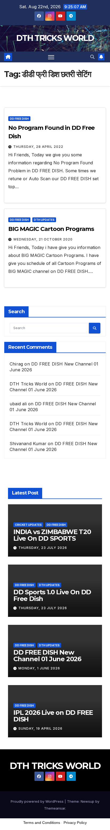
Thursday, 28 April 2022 (38, 147)
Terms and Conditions (41, 822)
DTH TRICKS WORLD (55, 38)
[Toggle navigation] (51, 57)
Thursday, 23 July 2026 (42, 548)
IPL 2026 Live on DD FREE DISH (53, 716)
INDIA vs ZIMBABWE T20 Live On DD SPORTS (52, 535)
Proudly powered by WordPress (38, 801)
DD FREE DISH (19, 118)
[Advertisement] (55, 816)
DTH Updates (44, 219)
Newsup (87, 801)
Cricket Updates (28, 524)
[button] (92, 56)
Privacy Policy (75, 822)
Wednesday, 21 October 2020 (43, 239)
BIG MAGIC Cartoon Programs (51, 229)
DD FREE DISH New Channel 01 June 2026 (47, 655)
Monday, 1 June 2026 (39, 668)
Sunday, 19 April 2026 (40, 728)
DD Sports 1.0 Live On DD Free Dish (52, 595)
